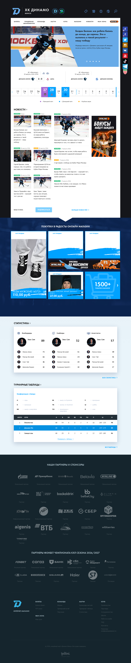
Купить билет (40, 605)
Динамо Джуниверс (61, 11)
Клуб (65, 21)
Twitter (125, 39)
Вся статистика (109, 378)
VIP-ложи (38, 609)
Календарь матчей (85, 605)
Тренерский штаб (63, 609)
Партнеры (104, 609)
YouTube (125, 55)
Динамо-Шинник (55, 11)
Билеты (17, 21)
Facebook (125, 29)
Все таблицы (110, 447)
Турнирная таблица (86, 609)
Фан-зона (102, 21)
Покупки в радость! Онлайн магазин (65, 226)
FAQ (102, 622)
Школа (103, 615)
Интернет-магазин (21, 611)
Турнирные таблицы (27, 384)
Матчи (53, 21)
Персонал (60, 612)
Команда (41, 21)
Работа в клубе (106, 619)
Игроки (59, 605)
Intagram (125, 45)
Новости (89, 21)
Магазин (77, 21)
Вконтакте (125, 50)
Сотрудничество (107, 612)
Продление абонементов (29, 22)
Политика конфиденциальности (108, 630)
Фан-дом (38, 619)
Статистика (21, 323)
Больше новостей (79, 210)
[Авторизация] (101, 11)
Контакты (104, 625)
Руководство (106, 605)
